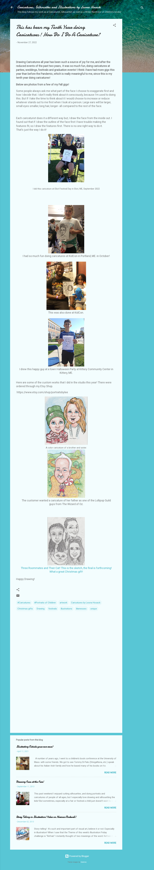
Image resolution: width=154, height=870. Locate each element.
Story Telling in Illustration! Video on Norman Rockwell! (46, 817)
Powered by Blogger (79, 856)
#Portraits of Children (45, 602)
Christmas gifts (25, 608)
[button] (114, 25)
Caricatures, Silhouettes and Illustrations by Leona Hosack (59, 7)
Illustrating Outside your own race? (34, 747)
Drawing (41, 608)
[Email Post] (18, 596)
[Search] (142, 8)
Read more (110, 772)
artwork (63, 602)
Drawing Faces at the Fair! (30, 782)
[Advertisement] (134, 64)
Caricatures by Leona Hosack (85, 602)
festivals (52, 608)
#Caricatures (23, 602)
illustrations (66, 608)
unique (93, 608)
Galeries (84, 862)
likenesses (81, 608)
